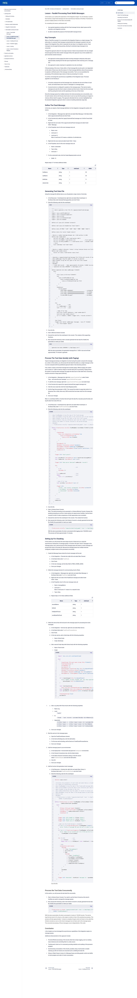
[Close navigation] (22, 9)
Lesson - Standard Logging (12, 43)
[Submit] (116, 3)
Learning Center (7, 13)
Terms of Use (7, 64)
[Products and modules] (3, 53)
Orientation (7, 18)
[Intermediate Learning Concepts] (4, 29)
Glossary (6, 61)
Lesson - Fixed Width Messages (11, 33)
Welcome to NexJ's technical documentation (10, 10)
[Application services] (3, 56)
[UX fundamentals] (4, 21)
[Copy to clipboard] (44, 37)
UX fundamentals (8, 21)
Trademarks (6, 66)
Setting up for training (9, 16)
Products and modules (8, 53)
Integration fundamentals (10, 27)
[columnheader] (50, 168)
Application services (8, 55)
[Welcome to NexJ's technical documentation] (3, 9)
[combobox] (125, 2)
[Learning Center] (3, 13)
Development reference (9, 58)
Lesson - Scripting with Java (12, 40)
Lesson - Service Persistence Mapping (12, 49)
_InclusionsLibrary (8, 69)
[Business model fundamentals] (4, 24)
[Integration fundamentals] (4, 27)
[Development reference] (3, 58)
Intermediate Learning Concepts (11, 29)
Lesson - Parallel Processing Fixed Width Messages (12, 37)
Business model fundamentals (11, 24)
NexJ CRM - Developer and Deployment (53, 8)
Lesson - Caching (10, 46)
